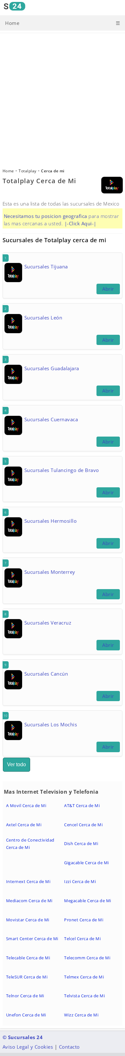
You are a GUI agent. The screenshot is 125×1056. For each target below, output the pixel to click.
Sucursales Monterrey (49, 572)
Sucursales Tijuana (46, 266)
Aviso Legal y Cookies (28, 1047)
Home (12, 23)
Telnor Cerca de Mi (25, 996)
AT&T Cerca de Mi (82, 805)
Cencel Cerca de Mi (83, 825)
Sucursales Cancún (46, 673)
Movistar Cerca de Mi (27, 920)
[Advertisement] (62, 101)
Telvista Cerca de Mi (84, 996)
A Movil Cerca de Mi (26, 805)
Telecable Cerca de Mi (28, 958)
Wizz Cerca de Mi (81, 1015)
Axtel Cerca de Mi (24, 825)
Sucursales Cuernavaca (51, 419)
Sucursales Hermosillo (50, 521)
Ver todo (16, 764)
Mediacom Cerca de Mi (29, 900)
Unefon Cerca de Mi (26, 1015)
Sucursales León (43, 317)
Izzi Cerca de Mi (80, 881)
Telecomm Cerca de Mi (87, 958)
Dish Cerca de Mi (81, 843)
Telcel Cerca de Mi (82, 938)
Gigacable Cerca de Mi (86, 862)
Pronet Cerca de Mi (83, 920)
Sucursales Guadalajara (51, 368)
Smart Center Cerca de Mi (32, 938)
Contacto (69, 1047)
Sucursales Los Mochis (50, 724)
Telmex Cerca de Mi (84, 977)
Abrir (108, 289)
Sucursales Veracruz (47, 622)
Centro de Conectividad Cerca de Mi (30, 843)
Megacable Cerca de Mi (87, 900)
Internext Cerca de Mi (28, 881)
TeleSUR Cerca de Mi (27, 977)
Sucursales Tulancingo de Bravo (61, 470)
